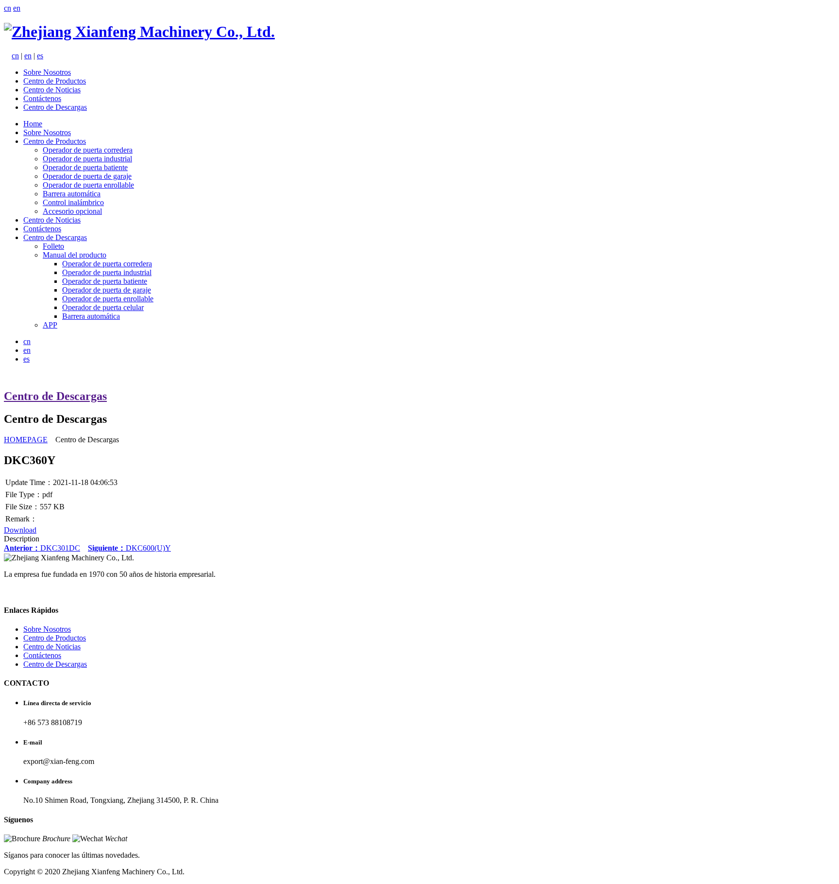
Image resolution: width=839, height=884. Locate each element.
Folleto (53, 246)
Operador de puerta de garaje (87, 176)
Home (32, 124)
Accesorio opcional (72, 211)
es (40, 56)
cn (7, 8)
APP (50, 325)
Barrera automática (72, 194)
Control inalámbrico (73, 202)
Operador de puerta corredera (88, 150)
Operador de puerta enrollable (88, 185)
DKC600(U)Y (129, 548)
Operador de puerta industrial (87, 159)
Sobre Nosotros (47, 72)
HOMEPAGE (26, 439)
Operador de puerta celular (103, 307)
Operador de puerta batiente (85, 167)
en (16, 8)
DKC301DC (42, 548)
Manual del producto (74, 255)
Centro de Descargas (55, 107)
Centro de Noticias (52, 90)
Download (20, 530)
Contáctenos (42, 98)
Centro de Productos (54, 81)
